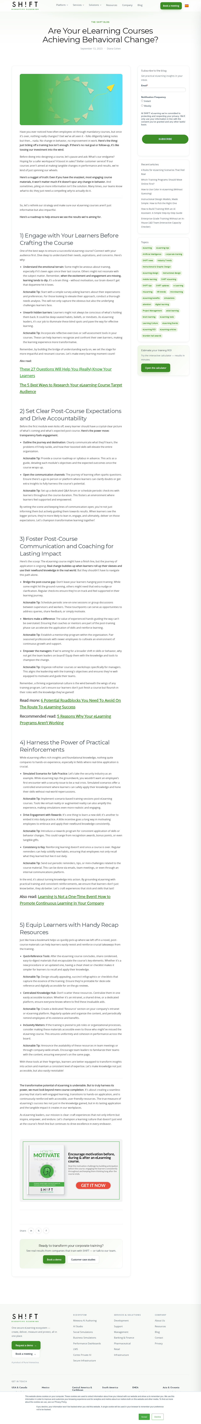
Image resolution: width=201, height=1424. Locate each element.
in (31, 1230)
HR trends (161, 292)
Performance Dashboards (87, 1343)
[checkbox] (163, 103)
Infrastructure (121, 1354)
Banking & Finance (124, 1337)
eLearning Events (170, 323)
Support (118, 1326)
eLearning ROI (149, 329)
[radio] (163, 101)
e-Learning (178, 285)
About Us (160, 1320)
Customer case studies (83, 1259)
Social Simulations (83, 1332)
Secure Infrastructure (84, 1360)
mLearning (147, 292)
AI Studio (78, 1326)
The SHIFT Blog (100, 22)
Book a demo (54, 1259)
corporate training (174, 254)
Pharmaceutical (122, 1343)
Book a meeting (171, 5)
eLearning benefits (151, 298)
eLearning (147, 248)
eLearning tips (162, 248)
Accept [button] (144, 1416)
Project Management (152, 310)
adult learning (172, 310)
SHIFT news (148, 260)
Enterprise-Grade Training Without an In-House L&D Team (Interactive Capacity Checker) (163, 222)
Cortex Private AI (82, 1354)
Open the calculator (155, 367)
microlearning (176, 292)
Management (121, 1332)
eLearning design (150, 273)
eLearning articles (168, 329)
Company (127, 5)
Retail (117, 1349)
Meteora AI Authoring (85, 1320)
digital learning (162, 304)
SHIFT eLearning (168, 279)
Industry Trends (165, 260)
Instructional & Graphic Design (157, 267)
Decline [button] (157, 1416)
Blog (140, 5)
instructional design (172, 273)
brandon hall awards (152, 336)
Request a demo (26, 1345)
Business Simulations (84, 1337)
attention (147, 304)
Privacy (159, 1343)
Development (121, 1320)
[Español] (186, 6)
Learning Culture (150, 323)
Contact (159, 1337)
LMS (75, 1349)
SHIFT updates (162, 285)
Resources (111, 5)
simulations (169, 298)
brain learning (149, 317)
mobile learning (150, 279)
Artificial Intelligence (152, 254)
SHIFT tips (147, 285)
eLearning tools (167, 317)
